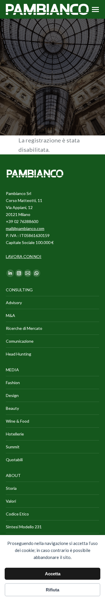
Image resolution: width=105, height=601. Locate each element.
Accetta (52, 573)
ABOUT (13, 475)
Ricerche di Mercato (24, 328)
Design (12, 395)
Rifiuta (52, 589)
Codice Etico (17, 513)
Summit (13, 446)
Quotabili (14, 459)
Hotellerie (15, 433)
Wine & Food (17, 421)
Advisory (14, 302)
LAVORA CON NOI (23, 256)
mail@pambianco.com (25, 228)
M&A (10, 315)
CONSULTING (19, 289)
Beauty (12, 408)
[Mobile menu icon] (95, 9)
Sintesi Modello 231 (24, 526)
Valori (11, 501)
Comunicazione (20, 341)
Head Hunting (18, 353)
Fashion (13, 382)
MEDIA (12, 369)
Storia (11, 488)
